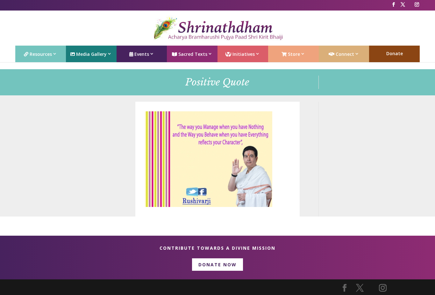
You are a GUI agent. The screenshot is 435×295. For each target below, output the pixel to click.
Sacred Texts (192, 54)
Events (141, 54)
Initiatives (243, 54)
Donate (394, 53)
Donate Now (217, 265)
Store (293, 54)
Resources (40, 54)
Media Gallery (91, 54)
